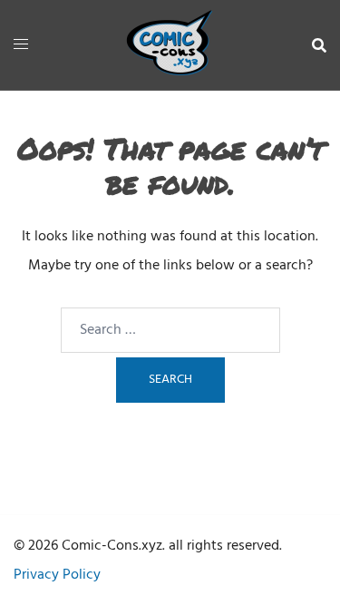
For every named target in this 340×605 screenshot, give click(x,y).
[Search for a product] (319, 45)
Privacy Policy (57, 575)
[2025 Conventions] (170, 45)
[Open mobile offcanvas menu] (21, 45)
